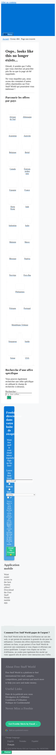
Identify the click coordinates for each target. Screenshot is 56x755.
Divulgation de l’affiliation (17, 697)
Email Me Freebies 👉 (11, 551)
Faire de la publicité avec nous (19, 694)
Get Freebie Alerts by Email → (23, 724)
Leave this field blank (9, 474)
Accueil (6, 39)
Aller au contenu (8, 2)
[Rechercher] (9, 397)
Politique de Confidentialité (17, 703)
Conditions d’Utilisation (16, 700)
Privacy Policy (9, 524)
